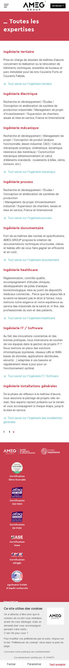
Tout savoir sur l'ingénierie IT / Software (33, 376)
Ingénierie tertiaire (18, 51)
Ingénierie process (18, 182)
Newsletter (10, 601)
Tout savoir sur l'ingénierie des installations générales (32, 420)
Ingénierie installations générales (30, 386)
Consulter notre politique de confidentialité (27, 651)
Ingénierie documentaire (23, 228)
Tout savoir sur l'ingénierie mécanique (31, 171)
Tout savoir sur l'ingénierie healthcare (31, 318)
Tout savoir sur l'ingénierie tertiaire (30, 83)
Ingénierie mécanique (21, 128)
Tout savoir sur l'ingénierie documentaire (33, 259)
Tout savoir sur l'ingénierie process (30, 218)
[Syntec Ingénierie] (50, 451)
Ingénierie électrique (20, 93)
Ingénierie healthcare (20, 270)
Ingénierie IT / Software (23, 328)
